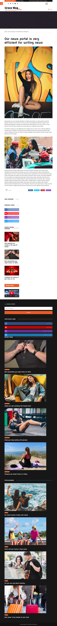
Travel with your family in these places (16, 549)
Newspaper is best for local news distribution (38, 0)
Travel (6, 512)
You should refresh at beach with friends (16, 515)
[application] (12, 293)
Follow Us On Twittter (48, 334)
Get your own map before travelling (15, 583)
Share (30, 190)
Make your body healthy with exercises (16, 440)
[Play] (6, 296)
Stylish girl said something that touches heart (18, 406)
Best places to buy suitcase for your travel (17, 617)
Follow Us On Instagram (47, 331)
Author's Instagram (14, 217)
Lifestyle (7, 369)
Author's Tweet (15, 221)
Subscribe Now (49, 327)
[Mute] (16, 296)
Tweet (37, 190)
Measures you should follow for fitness (16, 474)
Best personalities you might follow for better (18, 372)
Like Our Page (49, 323)
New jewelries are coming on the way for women (11, 245)
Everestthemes (34, 624)
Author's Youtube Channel (13, 213)
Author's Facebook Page (13, 209)
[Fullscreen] (17, 296)
